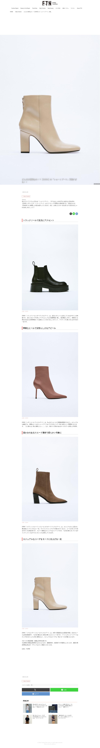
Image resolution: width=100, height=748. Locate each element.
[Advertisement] (50, 24)
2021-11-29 (25, 192)
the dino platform (52, 744)
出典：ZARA (97, 183)
